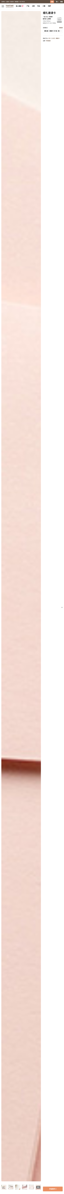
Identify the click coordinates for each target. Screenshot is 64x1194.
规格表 (61, 27)
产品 (28, 6)
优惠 (49, 6)
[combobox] (53, 31)
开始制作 (52, 1189)
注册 (52, 1)
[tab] (28, 6)
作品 (38, 6)
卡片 (49, 38)
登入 (57, 1)
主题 (33, 6)
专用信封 (48, 40)
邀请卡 (58, 38)
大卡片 (53, 38)
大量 (44, 6)
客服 (61, 1)
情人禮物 (18, 6)
